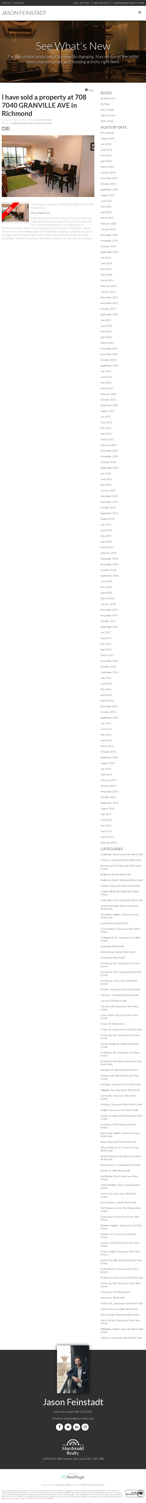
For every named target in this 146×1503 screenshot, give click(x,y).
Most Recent (107, 132)
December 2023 (109, 297)
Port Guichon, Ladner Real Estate (118, 1202)
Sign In (6, 2)
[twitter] (68, 1427)
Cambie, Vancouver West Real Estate (120, 885)
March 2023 (107, 342)
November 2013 (109, 791)
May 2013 (106, 825)
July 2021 (106, 416)
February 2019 (109, 552)
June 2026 (106, 149)
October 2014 (108, 751)
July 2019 (106, 524)
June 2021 (106, 422)
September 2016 (109, 672)
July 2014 (106, 768)
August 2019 (107, 518)
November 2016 (109, 660)
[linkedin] (77, 1427)
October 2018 (108, 569)
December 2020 (109, 450)
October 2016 (108, 666)
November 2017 (109, 615)
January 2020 (108, 490)
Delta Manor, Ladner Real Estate (118, 951)
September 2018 (109, 575)
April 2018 (106, 592)
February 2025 (109, 223)
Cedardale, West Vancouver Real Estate (122, 900)
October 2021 (108, 399)
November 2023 (109, 303)
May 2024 (106, 268)
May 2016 (106, 689)
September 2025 (109, 189)
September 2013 (109, 802)
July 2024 (106, 257)
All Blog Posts (108, 98)
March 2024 (107, 280)
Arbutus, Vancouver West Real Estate (121, 859)
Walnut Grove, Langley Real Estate (119, 1308)
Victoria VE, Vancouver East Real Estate (122, 1303)
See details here (40, 212)
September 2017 (109, 626)
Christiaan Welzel (62, 1484)
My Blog (105, 103)
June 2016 (106, 683)
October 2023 (108, 308)
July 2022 (106, 371)
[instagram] (86, 1427)
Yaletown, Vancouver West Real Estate (121, 1337)
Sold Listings (107, 120)
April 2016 (106, 694)
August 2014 (107, 763)
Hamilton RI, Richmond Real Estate (119, 1069)
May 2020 (106, 484)
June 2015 (106, 728)
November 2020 (109, 456)
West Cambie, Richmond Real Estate (120, 1314)
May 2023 (106, 331)
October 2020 (108, 462)
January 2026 (108, 172)
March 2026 (107, 166)
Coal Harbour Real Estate (114, 923)
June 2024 (106, 263)
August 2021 (107, 410)
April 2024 (106, 274)
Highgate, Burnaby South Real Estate (120, 1089)
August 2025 (107, 195)
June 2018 (106, 581)
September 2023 (109, 314)
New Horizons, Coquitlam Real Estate (121, 1164)
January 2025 (108, 229)
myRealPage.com (73, 1477)
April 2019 (106, 541)
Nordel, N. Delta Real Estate (115, 1170)
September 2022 (109, 365)
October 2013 (108, 797)
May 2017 (106, 643)
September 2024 (109, 251)
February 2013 (109, 842)
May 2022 (106, 382)
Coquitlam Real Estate (112, 946)
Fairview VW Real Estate (114, 1000)
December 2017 (109, 609)
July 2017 (106, 632)
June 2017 (106, 638)
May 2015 (106, 734)
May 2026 (106, 155)
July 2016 (106, 677)
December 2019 (109, 496)
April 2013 (106, 831)
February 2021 (109, 445)
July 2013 (106, 814)
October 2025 (108, 183)
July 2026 (106, 144)
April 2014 (106, 774)
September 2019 (109, 513)
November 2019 (109, 501)
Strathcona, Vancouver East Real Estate (122, 1277)
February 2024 (109, 286)
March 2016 (107, 700)
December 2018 (109, 558)
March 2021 (107, 439)
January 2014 (108, 785)
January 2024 (108, 291)
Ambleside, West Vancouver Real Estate (122, 854)
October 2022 (108, 359)
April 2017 (106, 649)
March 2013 (107, 836)
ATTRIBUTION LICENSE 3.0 (92, 1484)
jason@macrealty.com (80, 1418)
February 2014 (109, 780)
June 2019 (106, 530)
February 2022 (109, 393)
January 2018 (108, 604)
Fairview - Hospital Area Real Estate (120, 994)
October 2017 (108, 621)
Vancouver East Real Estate (115, 1291)
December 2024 (109, 234)
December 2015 (109, 706)
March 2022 (107, 388)
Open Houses (108, 115)
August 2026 (107, 138)
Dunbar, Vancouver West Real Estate (120, 989)
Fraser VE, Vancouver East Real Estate (121, 1029)
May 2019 (106, 535)
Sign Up (19, 2)
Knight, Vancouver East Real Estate (119, 1109)
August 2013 (107, 808)
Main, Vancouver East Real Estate (119, 1141)
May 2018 (106, 586)
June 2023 (106, 325)
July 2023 (106, 320)
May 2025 (106, 206)
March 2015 (107, 746)
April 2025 (106, 212)
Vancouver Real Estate (113, 1297)
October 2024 (108, 246)
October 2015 (108, 711)
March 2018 (107, 598)
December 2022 (109, 348)
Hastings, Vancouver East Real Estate (121, 1084)
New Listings (107, 109)
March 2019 (107, 547)
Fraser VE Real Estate (112, 1023)
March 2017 (107, 655)
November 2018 (109, 564)
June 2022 (106, 376)
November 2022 (109, 354)
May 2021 (106, 427)
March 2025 (107, 217)
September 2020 (109, 467)
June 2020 (106, 479)
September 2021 (109, 405)
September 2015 (109, 717)
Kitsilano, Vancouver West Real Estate (121, 1104)
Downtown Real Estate (113, 957)
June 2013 (106, 819)
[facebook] (60, 1427)
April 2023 (106, 337)
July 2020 (106, 473)
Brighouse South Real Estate (116, 874)
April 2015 (106, 740)
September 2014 (109, 757)
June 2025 (106, 200)
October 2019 (108, 507)
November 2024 (109, 240)
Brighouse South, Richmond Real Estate (32, 123)
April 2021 (106, 433)
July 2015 (106, 723)
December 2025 (109, 178)
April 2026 (106, 161)
